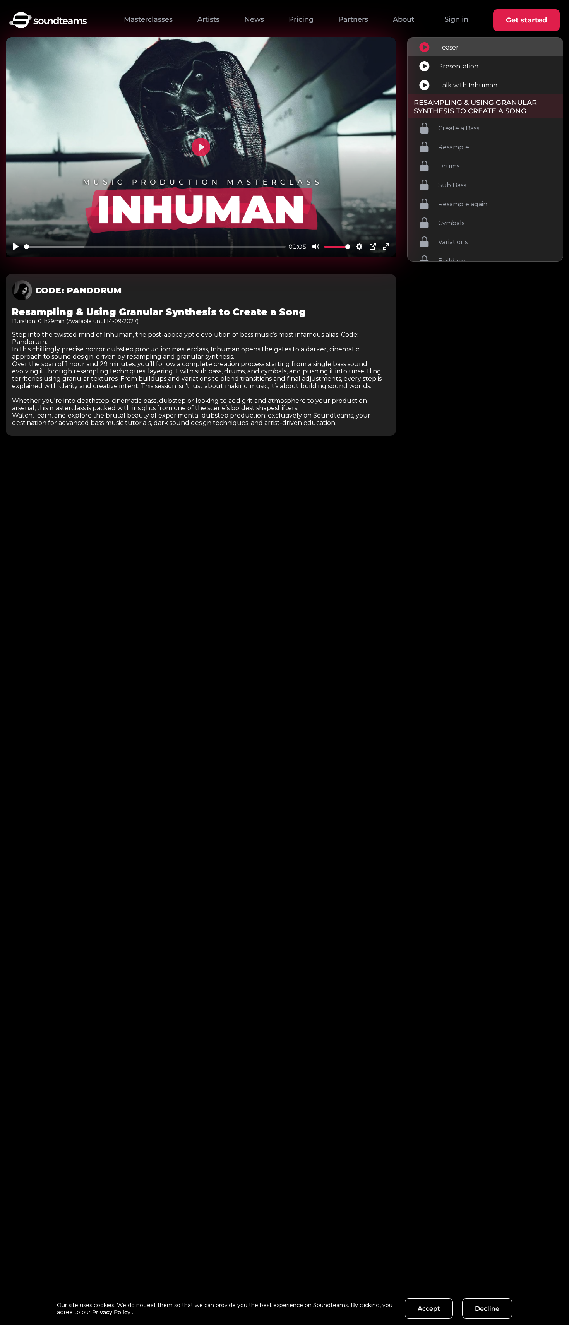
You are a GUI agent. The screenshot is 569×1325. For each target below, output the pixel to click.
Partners (353, 19)
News (254, 19)
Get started (526, 20)
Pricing (301, 19)
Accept (429, 1308)
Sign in (456, 19)
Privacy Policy (111, 1312)
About (403, 19)
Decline (487, 1308)
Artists (208, 19)
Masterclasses (148, 19)
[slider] (155, 246)
